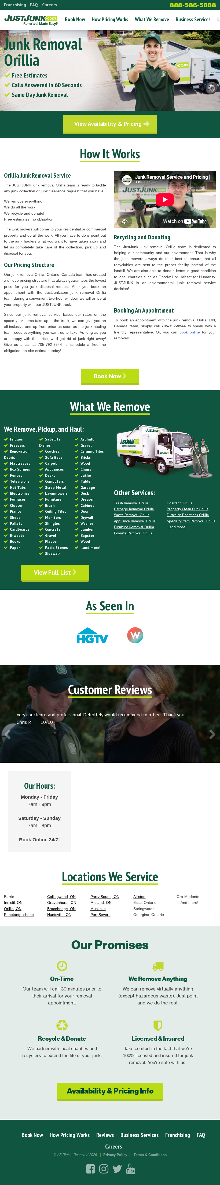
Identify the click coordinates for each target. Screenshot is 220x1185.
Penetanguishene (19, 914)
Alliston (139, 896)
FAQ (34, 4)
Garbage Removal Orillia (134, 509)
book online (189, 332)
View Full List (53, 572)
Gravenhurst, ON (61, 902)
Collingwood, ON (61, 896)
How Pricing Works (110, 19)
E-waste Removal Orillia (133, 533)
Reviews (105, 1135)
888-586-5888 (193, 5)
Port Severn (100, 914)
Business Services (193, 19)
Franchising (15, 4)
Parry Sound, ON (104, 896)
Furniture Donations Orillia (188, 514)
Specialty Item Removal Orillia (191, 521)
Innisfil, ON (13, 902)
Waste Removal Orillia (131, 514)
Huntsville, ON (59, 914)
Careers (49, 4)
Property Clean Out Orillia (187, 509)
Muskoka (98, 909)
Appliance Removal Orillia (135, 521)
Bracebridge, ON (61, 909)
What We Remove (152, 19)
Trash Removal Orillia (131, 503)
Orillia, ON (12, 909)
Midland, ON (101, 902)
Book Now (75, 19)
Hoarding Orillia (179, 503)
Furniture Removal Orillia (134, 526)
